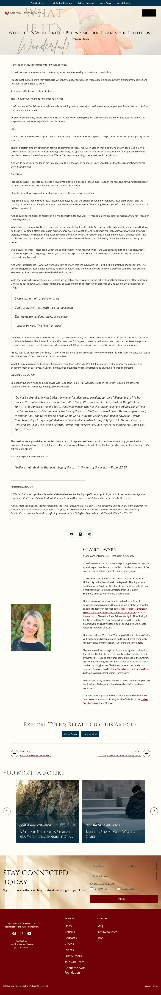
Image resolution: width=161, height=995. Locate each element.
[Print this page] (80, 534)
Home (68, 926)
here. (128, 497)
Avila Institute (37, 3)
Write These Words (114, 668)
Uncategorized (90, 734)
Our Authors (73, 956)
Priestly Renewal (86, 3)
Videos (69, 944)
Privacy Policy (151, 985)
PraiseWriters (141, 668)
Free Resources (107, 932)
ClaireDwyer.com (133, 695)
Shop (100, 938)
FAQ (100, 926)
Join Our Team (74, 962)
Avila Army (105, 3)
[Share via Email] (71, 534)
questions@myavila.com (21, 944)
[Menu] (149, 13)
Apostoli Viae (123, 3)
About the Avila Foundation (74, 970)
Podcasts (70, 938)
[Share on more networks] (89, 534)
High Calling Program (61, 3)
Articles (69, 932)
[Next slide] (154, 811)
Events (69, 950)
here (88, 513)
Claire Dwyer (70, 734)
